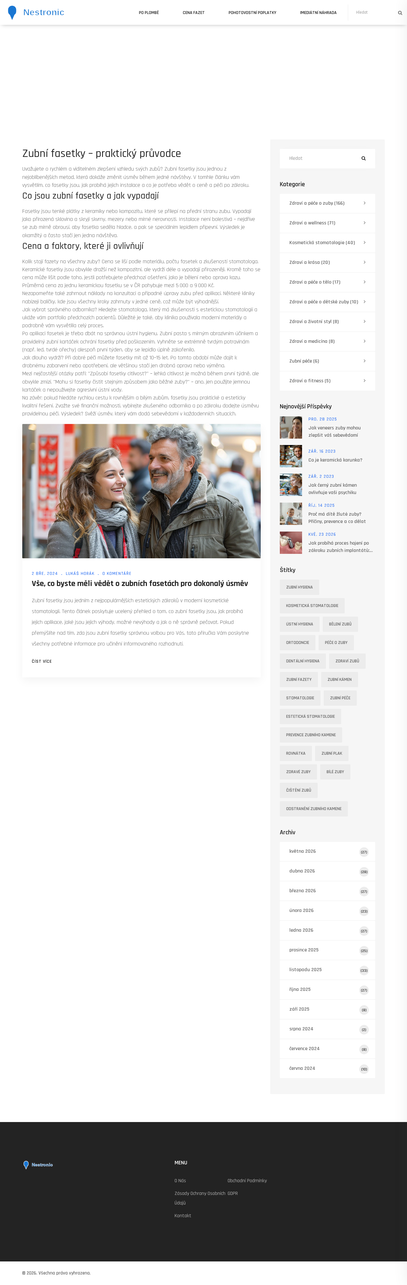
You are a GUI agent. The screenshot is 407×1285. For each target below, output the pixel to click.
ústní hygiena (299, 624)
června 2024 (328, 1068)
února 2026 (328, 910)
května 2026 (328, 851)
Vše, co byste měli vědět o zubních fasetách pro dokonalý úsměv (140, 583)
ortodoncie (297, 643)
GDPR (233, 1193)
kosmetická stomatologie (312, 606)
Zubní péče (304, 361)
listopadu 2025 (328, 969)
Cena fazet (194, 13)
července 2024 (328, 1048)
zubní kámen (340, 679)
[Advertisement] (203, 72)
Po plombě (149, 13)
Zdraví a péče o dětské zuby (323, 302)
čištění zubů (298, 790)
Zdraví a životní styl (314, 321)
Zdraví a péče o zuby (316, 203)
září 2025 (328, 1009)
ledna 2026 (328, 930)
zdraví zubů (347, 661)
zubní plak (331, 753)
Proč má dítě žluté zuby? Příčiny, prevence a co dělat (337, 518)
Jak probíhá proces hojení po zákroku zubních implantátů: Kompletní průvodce (338, 547)
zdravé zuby (298, 772)
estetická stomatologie (310, 716)
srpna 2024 (327, 1029)
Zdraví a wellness (312, 223)
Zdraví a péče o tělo (314, 282)
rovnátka (296, 753)
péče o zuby (336, 643)
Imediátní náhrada (318, 13)
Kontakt (183, 1215)
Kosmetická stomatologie (322, 242)
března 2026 (328, 890)
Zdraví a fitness (309, 381)
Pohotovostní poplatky (252, 13)
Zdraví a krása (309, 262)
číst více (42, 661)
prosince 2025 (328, 950)
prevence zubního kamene (311, 735)
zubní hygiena (299, 587)
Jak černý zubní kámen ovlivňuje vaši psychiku (332, 489)
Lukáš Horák (80, 573)
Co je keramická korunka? (335, 460)
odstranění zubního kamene (313, 809)
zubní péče (340, 698)
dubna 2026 (328, 871)
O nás (180, 1180)
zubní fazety (299, 679)
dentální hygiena (303, 661)
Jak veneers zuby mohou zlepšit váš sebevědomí (334, 432)
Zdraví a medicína (312, 341)
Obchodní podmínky (247, 1180)
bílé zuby (335, 772)
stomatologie (300, 698)
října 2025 (328, 989)
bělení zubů (340, 624)
